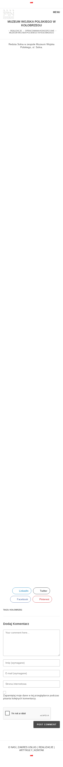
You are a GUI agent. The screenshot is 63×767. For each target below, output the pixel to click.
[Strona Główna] (6, 31)
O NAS (12, 747)
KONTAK (39, 750)
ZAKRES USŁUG (27, 747)
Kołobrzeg (16, 610)
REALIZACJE (46, 747)
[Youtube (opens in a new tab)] (30, 5)
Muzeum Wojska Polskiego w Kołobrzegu (31, 33)
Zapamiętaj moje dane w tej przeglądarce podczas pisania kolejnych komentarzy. (31, 697)
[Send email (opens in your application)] (33, 5)
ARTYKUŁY (25, 750)
